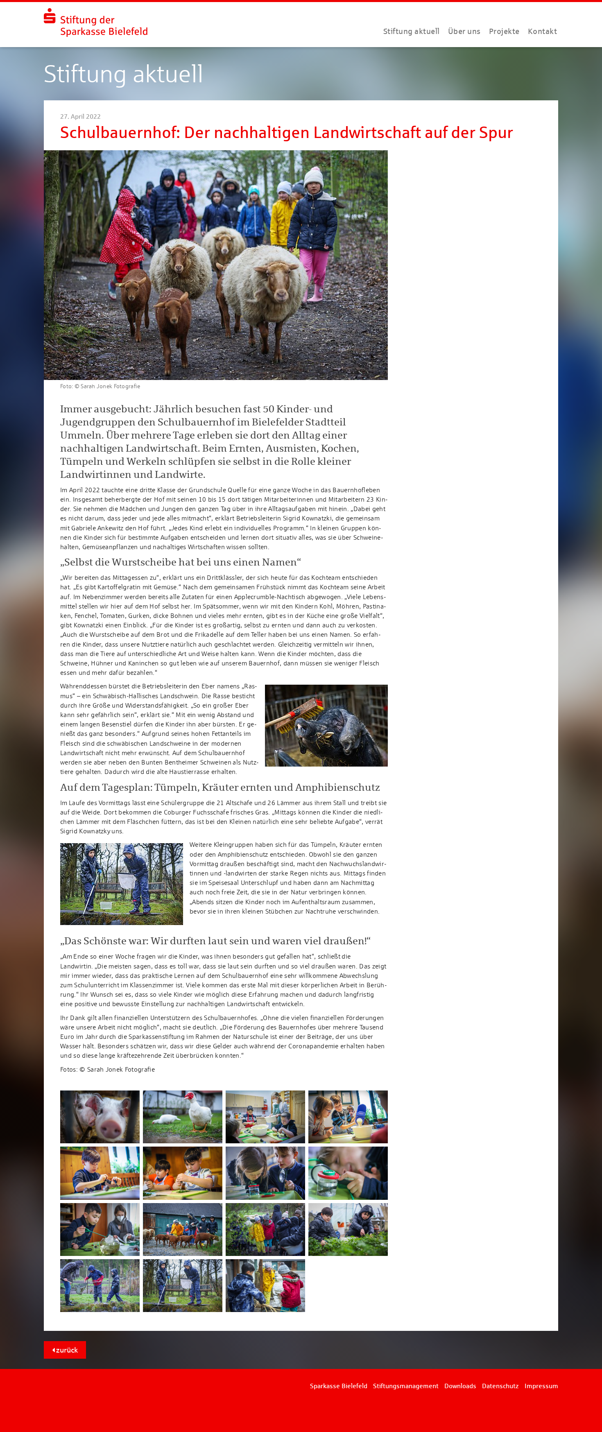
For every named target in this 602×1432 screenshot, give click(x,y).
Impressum (541, 1386)
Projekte (504, 31)
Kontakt (542, 31)
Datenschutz (500, 1386)
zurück (66, 1350)
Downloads (460, 1386)
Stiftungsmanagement (406, 1386)
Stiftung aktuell (411, 31)
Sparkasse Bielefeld (338, 1386)
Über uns (464, 31)
